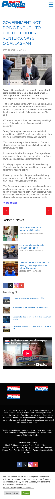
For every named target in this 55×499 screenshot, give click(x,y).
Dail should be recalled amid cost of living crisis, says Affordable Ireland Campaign (34, 265)
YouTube (21, 285)
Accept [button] (26, 493)
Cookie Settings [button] (12, 493)
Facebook (5, 285)
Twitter (10, 285)
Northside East (10, 203)
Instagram (16, 285)
